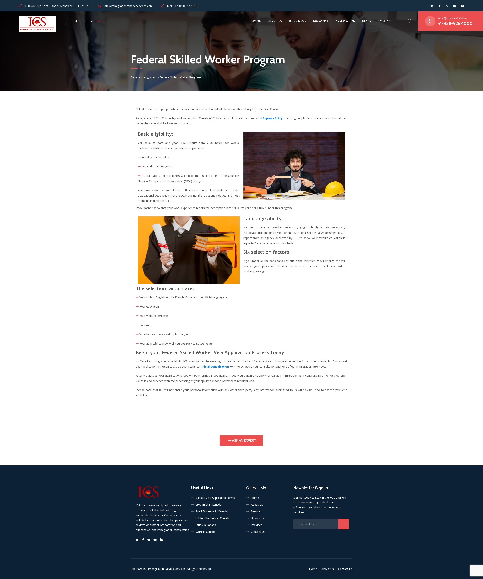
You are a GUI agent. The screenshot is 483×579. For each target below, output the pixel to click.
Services (275, 21)
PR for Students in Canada (212, 518)
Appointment (85, 21)
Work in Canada (205, 532)
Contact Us (258, 532)
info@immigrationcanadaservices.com (128, 6)
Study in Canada (206, 525)
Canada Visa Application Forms (215, 498)
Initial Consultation (215, 366)
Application (345, 21)
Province (321, 21)
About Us (257, 504)
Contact (385, 21)
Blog (366, 21)
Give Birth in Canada (209, 504)
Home (256, 21)
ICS (145, 569)
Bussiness (297, 21)
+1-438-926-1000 (455, 23)
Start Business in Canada (212, 511)
